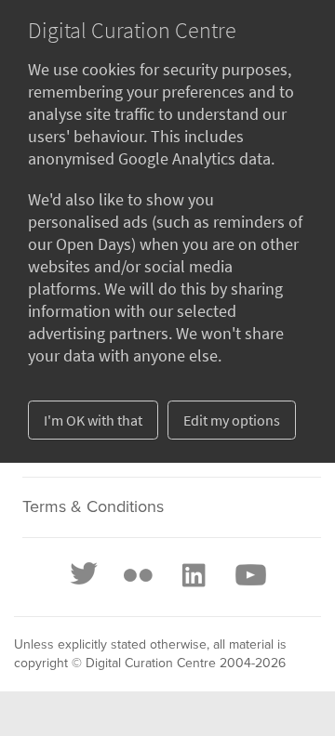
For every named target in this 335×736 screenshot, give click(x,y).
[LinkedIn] (192, 575)
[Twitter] (85, 575)
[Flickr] (138, 575)
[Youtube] (249, 575)
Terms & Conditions (93, 507)
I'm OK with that (93, 420)
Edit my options (231, 420)
